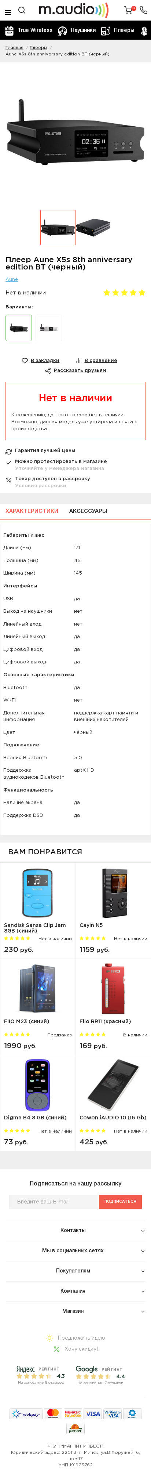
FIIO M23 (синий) (26, 1022)
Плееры (124, 30)
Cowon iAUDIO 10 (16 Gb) (113, 1118)
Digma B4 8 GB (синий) (35, 1118)
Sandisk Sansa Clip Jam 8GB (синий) (35, 928)
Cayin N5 (91, 925)
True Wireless (35, 30)
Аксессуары (88, 511)
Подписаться (120, 1201)
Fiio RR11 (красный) (105, 1022)
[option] (75, 136)
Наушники (83, 30)
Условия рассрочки (40, 486)
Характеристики (31, 511)
